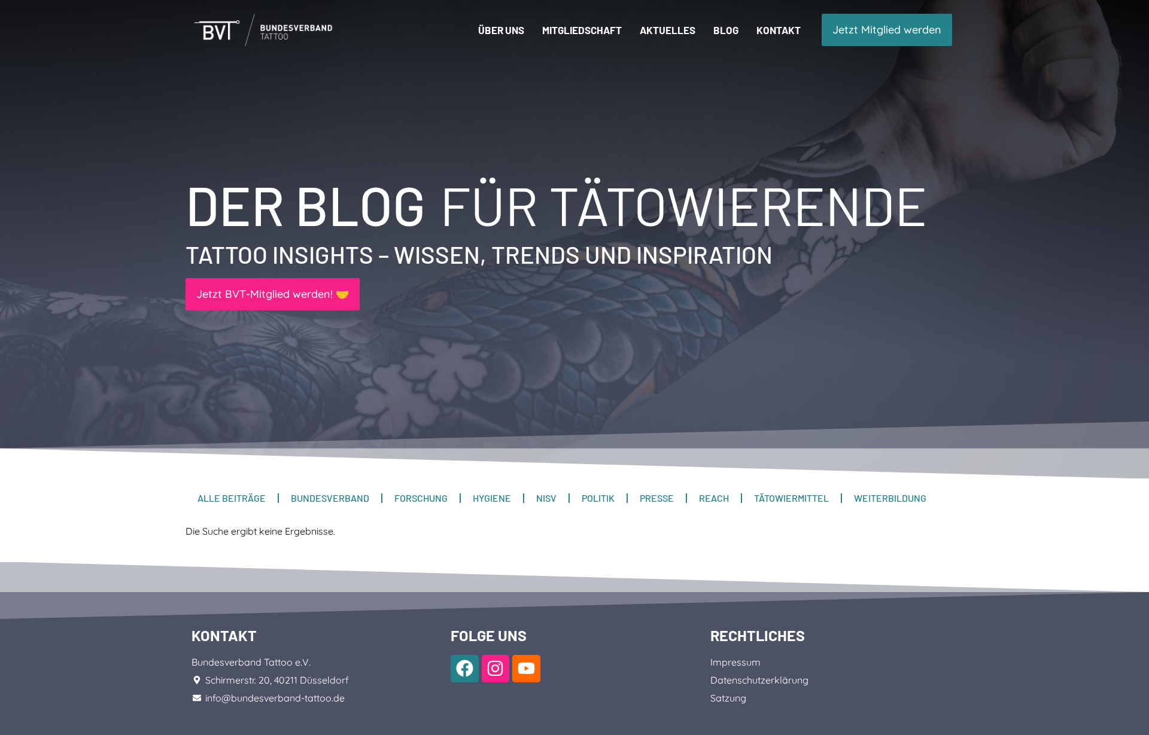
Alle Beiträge (231, 498)
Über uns (501, 30)
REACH (714, 498)
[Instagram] (495, 668)
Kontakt (778, 30)
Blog (725, 30)
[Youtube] (526, 668)
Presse (657, 498)
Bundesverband (330, 498)
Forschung (421, 498)
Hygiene (492, 498)
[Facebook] (464, 668)
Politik (598, 498)
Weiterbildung (890, 498)
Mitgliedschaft (582, 30)
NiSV (546, 498)
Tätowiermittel (791, 498)
